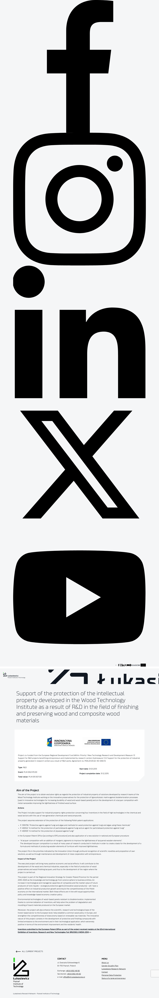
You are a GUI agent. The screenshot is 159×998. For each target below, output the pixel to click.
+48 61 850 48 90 (73, 971)
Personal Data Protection (112, 975)
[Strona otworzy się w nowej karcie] (118, 665)
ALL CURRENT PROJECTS (32, 951)
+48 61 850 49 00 (74, 974)
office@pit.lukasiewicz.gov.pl (74, 977)
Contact (105, 972)
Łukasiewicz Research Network (114, 969)
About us (105, 963)
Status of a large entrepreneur (114, 978)
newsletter (135, 665)
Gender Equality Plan (110, 966)
